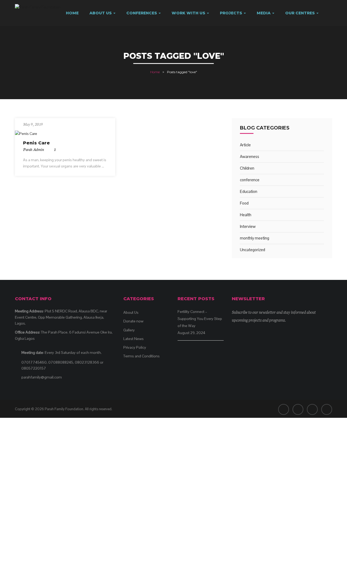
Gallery (129, 330)
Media (264, 13)
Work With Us (189, 13)
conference (249, 179)
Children (247, 168)
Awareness (249, 156)
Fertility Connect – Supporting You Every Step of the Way (200, 318)
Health (245, 214)
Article (245, 144)
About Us (101, 13)
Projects (231, 13)
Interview (248, 226)
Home (72, 13)
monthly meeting (254, 238)
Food (244, 203)
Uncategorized (252, 249)
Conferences (142, 13)
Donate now (133, 321)
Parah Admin (33, 149)
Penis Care (36, 143)
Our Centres (300, 13)
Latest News (133, 338)
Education (248, 191)
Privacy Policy (134, 347)
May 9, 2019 (33, 124)
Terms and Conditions (141, 356)
